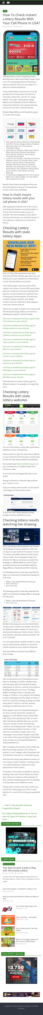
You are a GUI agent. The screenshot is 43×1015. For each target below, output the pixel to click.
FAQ (5, 11)
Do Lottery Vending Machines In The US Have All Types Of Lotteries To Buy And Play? (19, 816)
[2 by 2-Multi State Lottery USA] (8, 905)
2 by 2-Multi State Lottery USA (26, 906)
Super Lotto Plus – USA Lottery (26, 917)
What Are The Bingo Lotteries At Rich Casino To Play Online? (27, 940)
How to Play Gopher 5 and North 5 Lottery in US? (20, 889)
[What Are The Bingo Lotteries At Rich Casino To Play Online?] (8, 938)
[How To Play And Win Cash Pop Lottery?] (8, 927)
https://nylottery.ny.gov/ (26, 464)
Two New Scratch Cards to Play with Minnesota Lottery (19, 869)
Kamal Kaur (19, 26)
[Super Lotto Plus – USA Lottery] (8, 916)
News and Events (9, 864)
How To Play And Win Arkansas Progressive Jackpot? (17, 806)
